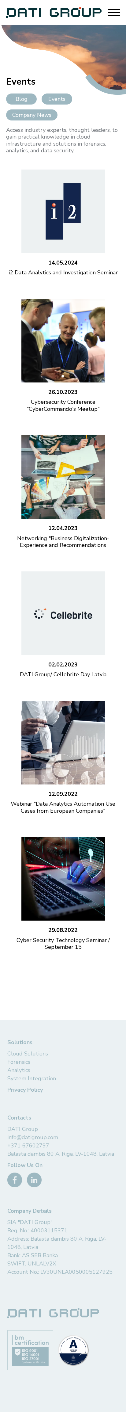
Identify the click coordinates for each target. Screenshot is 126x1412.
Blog (22, 99)
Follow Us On (25, 1165)
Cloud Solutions (27, 1053)
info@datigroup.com (32, 1137)
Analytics (18, 1070)
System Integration (31, 1078)
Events (56, 99)
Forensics (18, 1062)
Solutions (19, 1042)
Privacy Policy (25, 1089)
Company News (31, 115)
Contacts (19, 1117)
